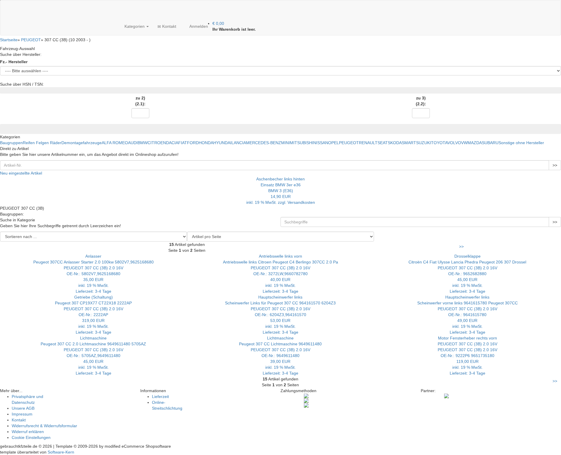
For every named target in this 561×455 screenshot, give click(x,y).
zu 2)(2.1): (140, 101)
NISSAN (320, 142)
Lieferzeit (160, 396)
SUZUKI (423, 142)
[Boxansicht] (468, 234)
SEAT (383, 142)
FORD (193, 142)
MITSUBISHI (301, 142)
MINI (285, 142)
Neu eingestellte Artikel (21, 173)
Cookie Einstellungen (31, 437)
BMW (143, 142)
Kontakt (168, 26)
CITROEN (157, 142)
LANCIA (238, 142)
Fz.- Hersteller (13, 61)
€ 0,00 (218, 23)
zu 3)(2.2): (421, 101)
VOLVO (454, 142)
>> (555, 165)
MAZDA (475, 142)
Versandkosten (301, 202)
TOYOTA (439, 142)
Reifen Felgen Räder (42, 142)
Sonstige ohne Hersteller (521, 142)
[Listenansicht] (374, 234)
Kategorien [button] (134, 26)
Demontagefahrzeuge (81, 142)
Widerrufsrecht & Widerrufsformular (44, 425)
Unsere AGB (23, 408)
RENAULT (368, 142)
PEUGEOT (349, 142)
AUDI (133, 142)
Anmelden (198, 26)
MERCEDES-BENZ (263, 142)
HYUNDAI (222, 142)
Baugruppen (11, 142)
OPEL (333, 142)
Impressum (22, 414)
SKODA (395, 142)
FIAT (182, 142)
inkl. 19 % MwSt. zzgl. (267, 202)
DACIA (172, 142)
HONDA (206, 142)
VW (464, 142)
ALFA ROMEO (115, 142)
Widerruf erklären (28, 431)
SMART (409, 142)
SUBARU (490, 142)
